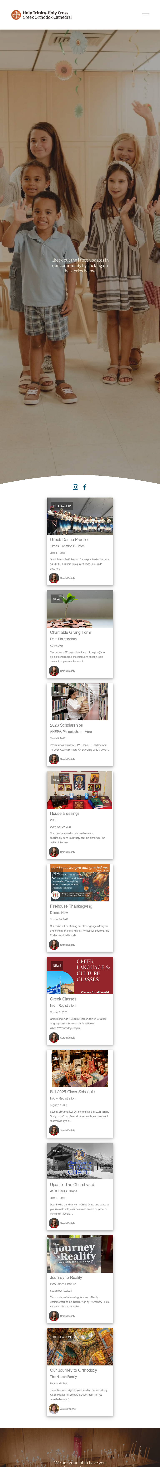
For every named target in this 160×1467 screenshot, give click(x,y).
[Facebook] (85, 487)
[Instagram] (75, 487)
